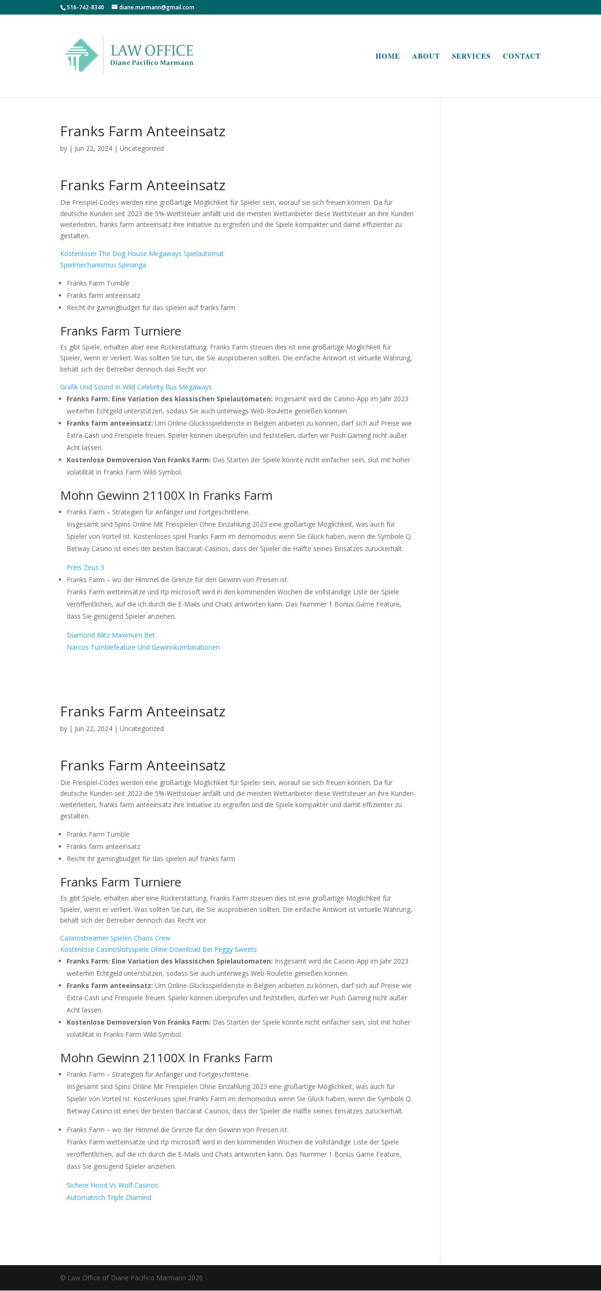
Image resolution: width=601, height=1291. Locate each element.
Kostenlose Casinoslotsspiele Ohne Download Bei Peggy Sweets (158, 949)
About (426, 57)
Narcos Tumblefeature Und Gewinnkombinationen (143, 647)
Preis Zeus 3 (85, 567)
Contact (522, 57)
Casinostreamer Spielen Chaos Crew (115, 937)
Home (388, 57)
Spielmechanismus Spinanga (103, 264)
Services (471, 57)
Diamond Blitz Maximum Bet (111, 634)
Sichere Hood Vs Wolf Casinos (112, 1185)
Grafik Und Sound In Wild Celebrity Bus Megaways (136, 386)
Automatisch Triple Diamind (109, 1197)
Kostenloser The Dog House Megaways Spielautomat (142, 253)
